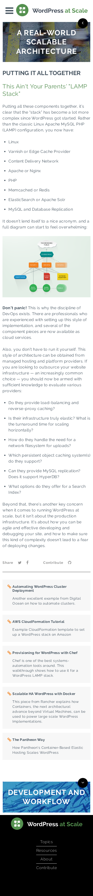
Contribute (46, 867)
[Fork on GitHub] (69, 563)
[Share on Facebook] (27, 563)
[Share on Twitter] (20, 563)
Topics (46, 841)
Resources (46, 850)
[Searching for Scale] (83, 23)
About (46, 859)
